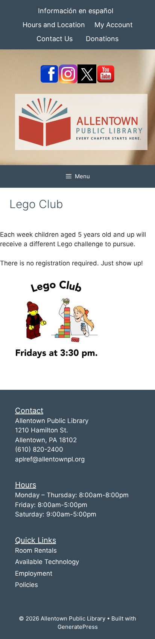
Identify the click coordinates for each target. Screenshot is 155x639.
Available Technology (47, 561)
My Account (113, 25)
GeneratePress (78, 626)
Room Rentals (36, 550)
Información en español (75, 11)
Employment (33, 573)
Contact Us (54, 39)
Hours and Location (54, 25)
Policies (26, 584)
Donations (102, 39)
